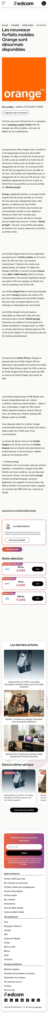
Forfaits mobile (12, 549)
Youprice (8, 959)
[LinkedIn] (11, 1000)
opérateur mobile (16, 124)
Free (6, 922)
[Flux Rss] (38, 1000)
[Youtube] (22, 1000)
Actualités (15, 25)
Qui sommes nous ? (13, 981)
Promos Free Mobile (13, 891)
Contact (7, 986)
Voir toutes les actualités (24, 810)
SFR (6, 934)
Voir (37, 569)
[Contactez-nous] (44, 3)
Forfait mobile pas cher (14, 878)
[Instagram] (28, 1000)
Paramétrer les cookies (14, 977)
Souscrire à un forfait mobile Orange (19, 510)
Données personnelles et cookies (19, 973)
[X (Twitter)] (33, 1000)
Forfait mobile (27, 25)
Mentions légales (11, 969)
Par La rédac (8, 107)
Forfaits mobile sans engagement (19, 887)
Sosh (6, 955)
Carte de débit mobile (14, 912)
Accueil (5, 25)
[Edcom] (23, 3)
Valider (24, 853)
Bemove (38, 1007)
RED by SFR (9, 947)
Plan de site (9, 990)
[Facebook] (17, 1000)
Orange (7, 930)
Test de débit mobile (13, 908)
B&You (7, 951)
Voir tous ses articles (17, 540)
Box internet (9, 899)
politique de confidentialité (17, 862)
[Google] (6, 1000)
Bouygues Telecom (13, 926)
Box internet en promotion (16, 883)
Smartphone (9, 903)
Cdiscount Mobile (12, 938)
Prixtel (7, 942)
